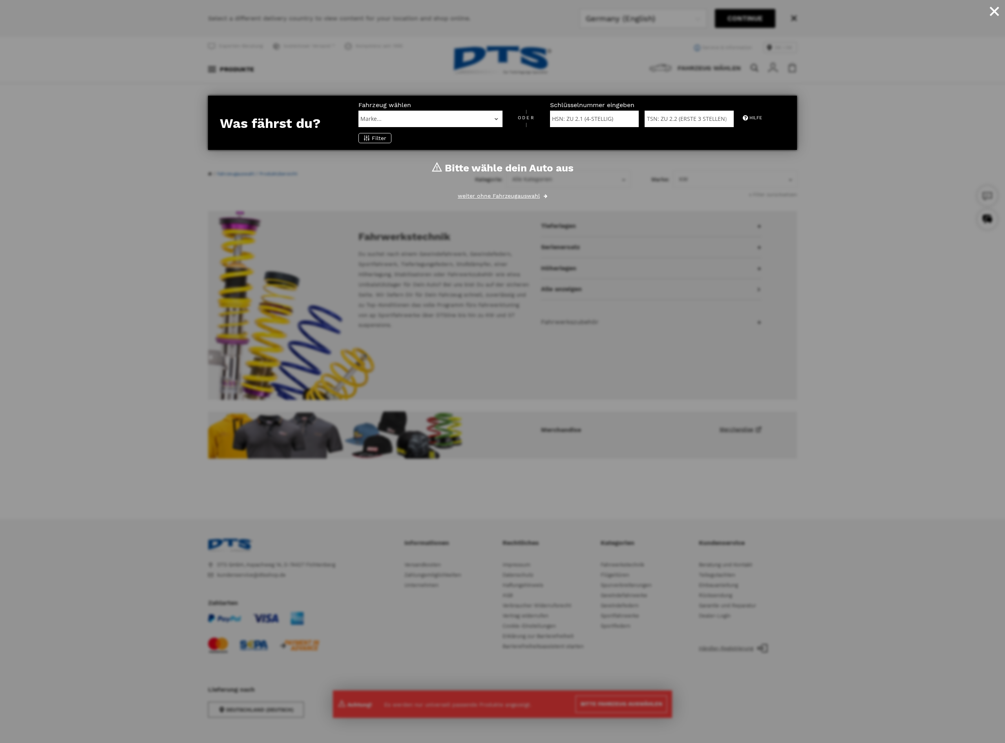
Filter (379, 138)
